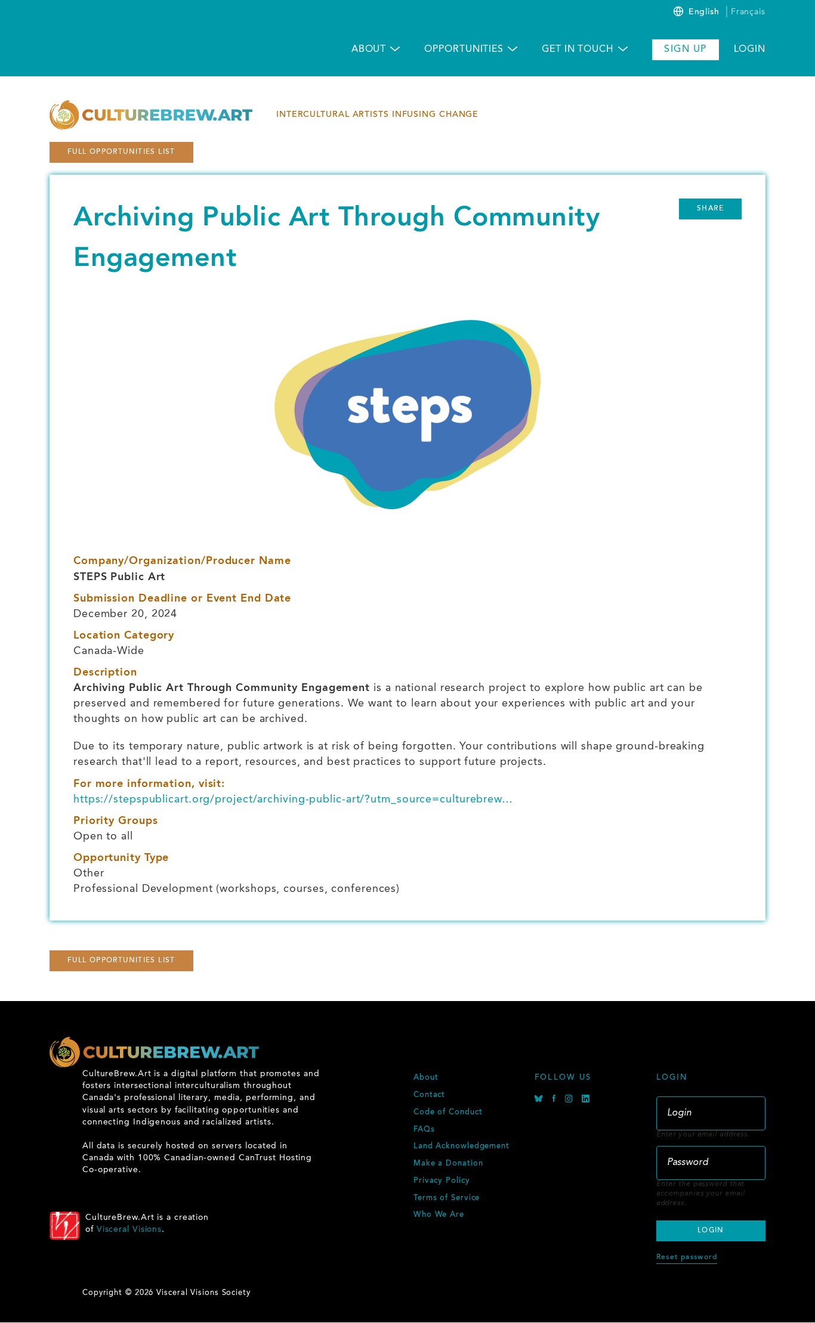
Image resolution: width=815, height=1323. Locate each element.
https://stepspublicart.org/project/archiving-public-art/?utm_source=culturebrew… (293, 799)
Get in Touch (578, 49)
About (369, 49)
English (704, 12)
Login (750, 49)
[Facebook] (555, 1100)
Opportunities (464, 49)
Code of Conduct (448, 1112)
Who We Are (438, 1215)
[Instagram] (570, 1100)
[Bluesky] (540, 1100)
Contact (429, 1095)
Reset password (686, 1257)
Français (748, 12)
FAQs (424, 1129)
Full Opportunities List (121, 152)
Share (710, 208)
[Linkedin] (586, 1100)
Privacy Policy (441, 1181)
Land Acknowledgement (461, 1146)
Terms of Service (446, 1198)
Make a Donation (448, 1163)
